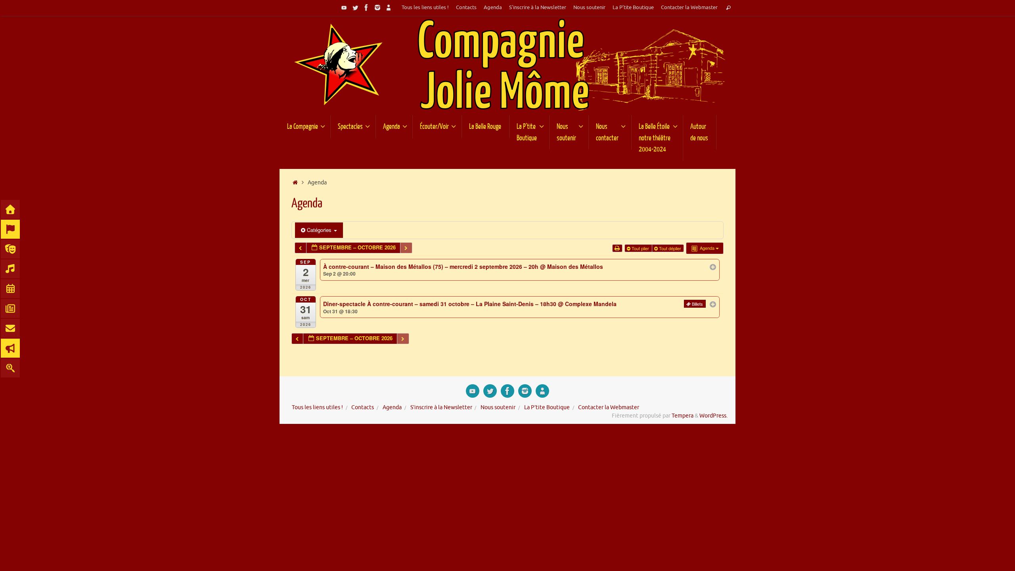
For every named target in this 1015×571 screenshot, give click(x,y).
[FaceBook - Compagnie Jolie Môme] (366, 7)
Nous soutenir (589, 7)
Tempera (682, 415)
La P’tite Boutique (633, 7)
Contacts (466, 7)
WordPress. (713, 415)
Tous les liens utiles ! (425, 7)
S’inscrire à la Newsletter (537, 7)
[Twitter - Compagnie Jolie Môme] (355, 7)
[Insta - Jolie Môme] (377, 7)
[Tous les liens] (388, 7)
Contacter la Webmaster (689, 7)
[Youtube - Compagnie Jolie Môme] (344, 7)
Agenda (493, 7)
